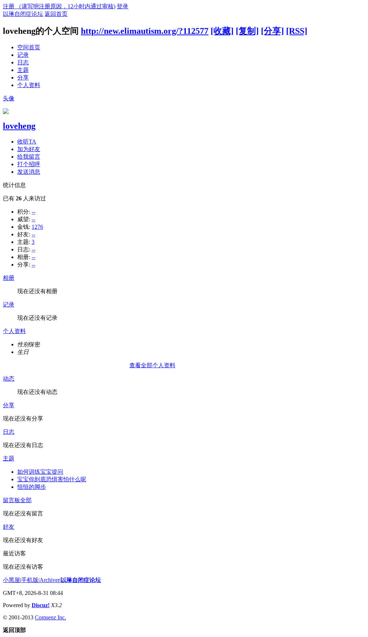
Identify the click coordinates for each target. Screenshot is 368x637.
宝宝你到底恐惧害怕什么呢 (51, 479)
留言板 (11, 500)
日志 (23, 62)
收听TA (26, 141)
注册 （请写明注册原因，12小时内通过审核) (59, 6)
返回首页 (56, 14)
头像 (8, 98)
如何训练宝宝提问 (40, 472)
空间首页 (28, 47)
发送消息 (28, 172)
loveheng (19, 126)
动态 (8, 379)
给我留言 (28, 157)
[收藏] (222, 31)
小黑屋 (11, 580)
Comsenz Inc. (50, 617)
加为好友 (28, 149)
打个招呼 (28, 164)
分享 (23, 77)
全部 (26, 500)
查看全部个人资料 (152, 365)
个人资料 (28, 85)
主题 (23, 70)
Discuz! (41, 605)
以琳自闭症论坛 (23, 14)
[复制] (247, 31)
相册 (8, 278)
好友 (8, 527)
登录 (122, 6)
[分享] (272, 31)
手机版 (29, 580)
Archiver (50, 580)
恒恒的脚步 (31, 487)
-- (33, 212)
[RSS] (296, 31)
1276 (37, 227)
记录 (23, 55)
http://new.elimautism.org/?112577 (144, 31)
